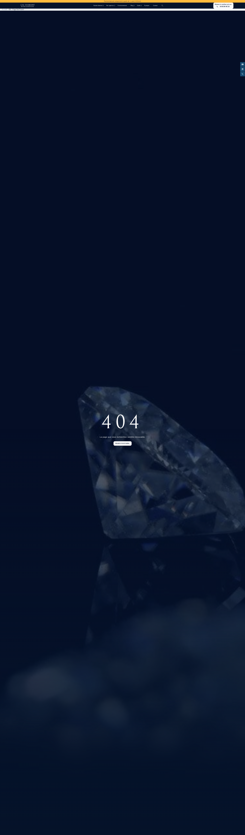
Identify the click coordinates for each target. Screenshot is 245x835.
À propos (146, 5)
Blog (132, 5)
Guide (138, 5)
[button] (162, 5)
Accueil (4, 9)
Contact (155, 5)
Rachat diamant (98, 5)
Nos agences (110, 5)
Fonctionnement (122, 5)
